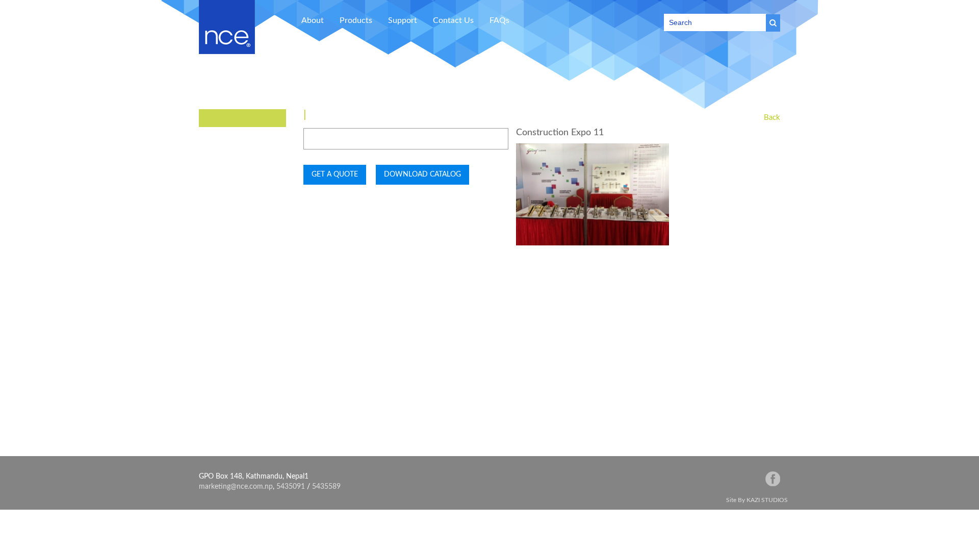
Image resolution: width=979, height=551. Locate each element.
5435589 (326, 486)
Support (402, 20)
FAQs (499, 20)
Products (356, 20)
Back (772, 117)
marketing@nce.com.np (236, 486)
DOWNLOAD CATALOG (422, 174)
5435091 (290, 486)
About (312, 20)
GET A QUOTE (335, 174)
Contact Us (453, 20)
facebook (772, 478)
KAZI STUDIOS (767, 500)
